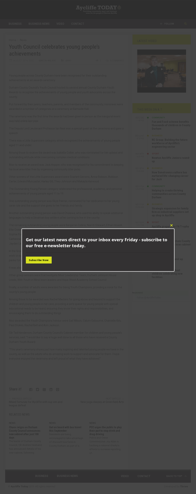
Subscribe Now (39, 260)
